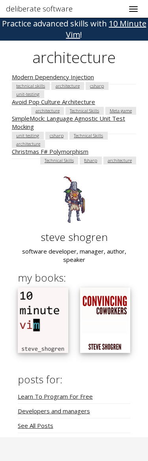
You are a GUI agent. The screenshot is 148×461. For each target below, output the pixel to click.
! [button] (74, 29)
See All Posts (35, 425)
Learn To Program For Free (55, 396)
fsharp (90, 160)
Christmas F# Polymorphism (50, 151)
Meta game (121, 111)
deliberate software (39, 9)
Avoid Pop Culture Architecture (53, 102)
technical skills (30, 86)
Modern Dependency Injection (53, 77)
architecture (68, 86)
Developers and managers (54, 411)
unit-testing (27, 94)
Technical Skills (84, 111)
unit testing (27, 135)
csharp (97, 86)
